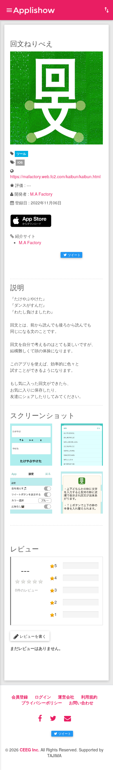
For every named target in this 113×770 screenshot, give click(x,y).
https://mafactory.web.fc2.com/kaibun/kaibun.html (55, 176)
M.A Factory (41, 194)
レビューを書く (32, 636)
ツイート (74, 254)
